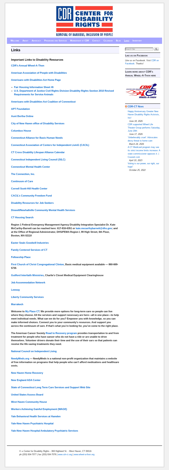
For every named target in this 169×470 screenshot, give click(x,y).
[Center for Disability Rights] (84, 21)
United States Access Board (27, 394)
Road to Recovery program (61, 333)
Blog (118, 40)
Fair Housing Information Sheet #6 (33, 87)
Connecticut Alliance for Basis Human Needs (37, 137)
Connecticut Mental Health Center (30, 167)
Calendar (108, 40)
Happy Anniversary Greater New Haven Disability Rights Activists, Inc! (144, 114)
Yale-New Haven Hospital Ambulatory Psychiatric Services (44, 430)
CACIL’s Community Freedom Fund (31, 195)
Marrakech (17, 304)
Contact (96, 40)
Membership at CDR (79, 40)
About (25, 40)
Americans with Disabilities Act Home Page (36, 80)
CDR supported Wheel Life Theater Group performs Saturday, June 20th (144, 127)
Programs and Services (55, 40)
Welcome (15, 40)
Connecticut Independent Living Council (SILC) (38, 159)
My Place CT (32, 311)
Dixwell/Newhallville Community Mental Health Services (43, 210)
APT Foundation (20, 109)
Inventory (137, 40)
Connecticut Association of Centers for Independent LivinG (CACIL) (50, 145)
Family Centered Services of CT (29, 250)
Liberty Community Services (27, 297)
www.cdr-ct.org (65, 454)
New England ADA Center (26, 380)
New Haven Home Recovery (27, 373)
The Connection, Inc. (23, 174)
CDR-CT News (136, 106)
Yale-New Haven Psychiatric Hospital (32, 423)
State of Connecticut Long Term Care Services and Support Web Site (50, 387)
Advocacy (36, 40)
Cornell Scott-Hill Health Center (29, 188)
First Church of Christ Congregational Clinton (37, 264)
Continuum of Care (22, 181)
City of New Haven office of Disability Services (37, 123)
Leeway (15, 289)
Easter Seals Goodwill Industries (30, 243)
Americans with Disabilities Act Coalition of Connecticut (43, 101)
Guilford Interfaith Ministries (27, 275)
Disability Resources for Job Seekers (32, 203)
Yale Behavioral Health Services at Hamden (36, 416)
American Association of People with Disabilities (39, 73)
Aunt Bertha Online (22, 116)
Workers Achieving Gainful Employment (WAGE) (39, 409)
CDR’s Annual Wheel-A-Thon (27, 65)
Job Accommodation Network (28, 282)
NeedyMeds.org (20, 358)
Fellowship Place (21, 257)
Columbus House (21, 130)
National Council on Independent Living (34, 351)
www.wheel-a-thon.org (84, 454)
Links (126, 40)
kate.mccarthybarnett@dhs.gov (94, 228)
